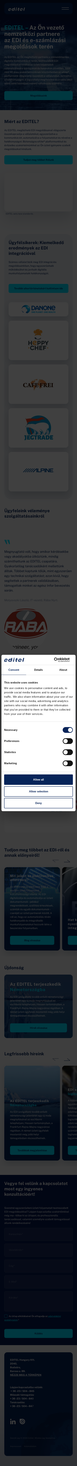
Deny (38, 803)
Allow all (38, 779)
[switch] (68, 741)
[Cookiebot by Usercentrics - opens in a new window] (57, 659)
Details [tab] (38, 669)
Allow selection (38, 791)
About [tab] (63, 669)
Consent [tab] (13, 669)
